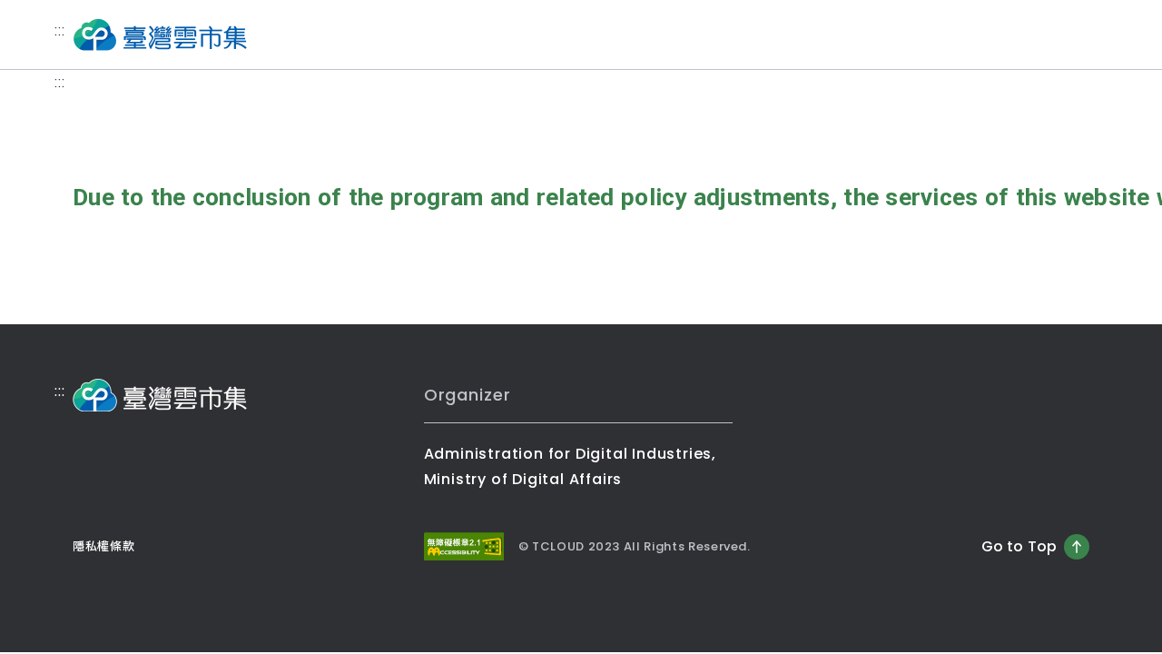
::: (59, 30)
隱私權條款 (103, 546)
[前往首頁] (160, 34)
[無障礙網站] (464, 546)
